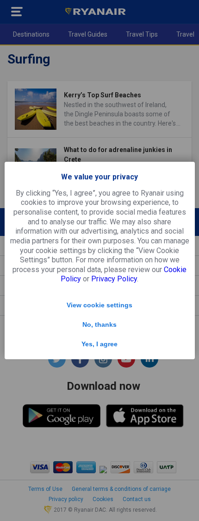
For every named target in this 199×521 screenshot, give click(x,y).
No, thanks (99, 324)
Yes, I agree (99, 344)
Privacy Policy (114, 278)
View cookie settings (99, 305)
